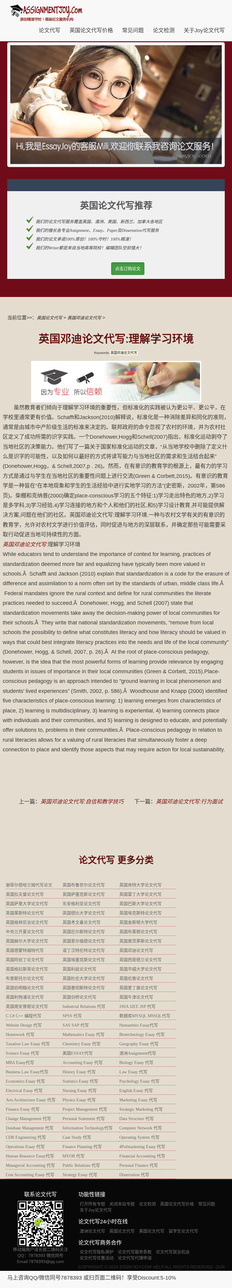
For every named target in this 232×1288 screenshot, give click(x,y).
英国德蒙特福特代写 (25, 950)
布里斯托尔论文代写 (25, 978)
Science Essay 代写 (22, 1053)
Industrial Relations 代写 (84, 1006)
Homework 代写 (20, 1034)
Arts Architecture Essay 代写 (31, 1100)
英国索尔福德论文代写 (84, 941)
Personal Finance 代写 (138, 1165)
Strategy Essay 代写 (80, 1175)
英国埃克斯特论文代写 (140, 913)
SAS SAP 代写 (76, 1025)
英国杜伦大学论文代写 (84, 978)
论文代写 (49, 30)
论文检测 (164, 30)
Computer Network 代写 (140, 1128)
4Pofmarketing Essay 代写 (142, 1146)
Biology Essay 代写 (136, 1062)
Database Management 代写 (29, 1128)
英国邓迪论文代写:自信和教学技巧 (82, 802)
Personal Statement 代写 (84, 1118)
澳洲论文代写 (92, 1231)
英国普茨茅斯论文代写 (140, 941)
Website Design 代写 (24, 1025)
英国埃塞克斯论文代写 (84, 960)
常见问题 (133, 30)
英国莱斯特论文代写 (25, 913)
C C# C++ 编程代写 (23, 1016)
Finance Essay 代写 (23, 1109)
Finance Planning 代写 (82, 1146)
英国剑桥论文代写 (79, 997)
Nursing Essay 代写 (80, 1090)
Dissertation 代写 (134, 1175)
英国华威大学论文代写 (140, 969)
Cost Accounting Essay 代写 (30, 1175)
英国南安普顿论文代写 (27, 1006)
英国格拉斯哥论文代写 (27, 969)
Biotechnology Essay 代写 (142, 1034)
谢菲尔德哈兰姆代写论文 (29, 885)
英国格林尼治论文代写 (27, 922)
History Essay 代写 (79, 1072)
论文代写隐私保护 (97, 1251)
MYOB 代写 (74, 1156)
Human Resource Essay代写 (30, 1156)
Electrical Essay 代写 (24, 1090)
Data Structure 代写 (136, 1118)
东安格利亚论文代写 (82, 903)
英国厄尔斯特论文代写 (84, 932)
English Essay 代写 (136, 1090)
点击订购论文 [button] (127, 268)
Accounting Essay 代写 (83, 1062)
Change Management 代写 (28, 1118)
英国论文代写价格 (91, 30)
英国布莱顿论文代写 (138, 932)
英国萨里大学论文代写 (27, 903)
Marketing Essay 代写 (138, 1100)
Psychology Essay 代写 (139, 1081)
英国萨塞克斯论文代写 (84, 894)
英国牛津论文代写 (136, 997)
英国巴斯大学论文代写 (140, 903)
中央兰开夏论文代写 (25, 932)
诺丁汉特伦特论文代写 (84, 950)
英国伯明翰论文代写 (25, 988)
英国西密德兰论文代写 (140, 960)
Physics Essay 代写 (79, 1100)
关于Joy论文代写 (204, 30)
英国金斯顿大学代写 (138, 922)
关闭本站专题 (122, 1203)
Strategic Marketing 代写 (141, 1109)
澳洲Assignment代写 (137, 1053)
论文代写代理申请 (135, 1257)
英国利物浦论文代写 (25, 997)
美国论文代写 (151, 1231)
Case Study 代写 (77, 1137)
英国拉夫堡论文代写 (25, 894)
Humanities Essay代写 (138, 1025)
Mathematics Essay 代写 (84, 1034)
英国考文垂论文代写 (82, 922)
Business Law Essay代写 (27, 1072)
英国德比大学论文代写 (84, 913)
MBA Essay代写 (20, 1062)
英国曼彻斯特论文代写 (84, 988)
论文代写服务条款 (135, 1251)
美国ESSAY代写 (78, 1053)
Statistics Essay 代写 (80, 1081)
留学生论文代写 (183, 1231)
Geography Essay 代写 (139, 1044)
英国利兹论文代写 (79, 969)
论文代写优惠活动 (97, 1257)
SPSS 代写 (72, 1016)
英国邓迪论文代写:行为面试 (189, 802)
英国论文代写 (49, 317)
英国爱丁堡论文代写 (138, 988)
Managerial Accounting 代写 (30, 1165)
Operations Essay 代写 (25, 1146)
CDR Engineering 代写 (26, 1137)
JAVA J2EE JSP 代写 (137, 1006)
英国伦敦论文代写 (136, 978)
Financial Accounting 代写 (142, 1156)
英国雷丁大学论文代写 (140, 894)
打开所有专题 (92, 1203)
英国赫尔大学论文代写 (27, 941)
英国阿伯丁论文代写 (25, 960)
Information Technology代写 (88, 1128)
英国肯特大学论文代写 (140, 885)
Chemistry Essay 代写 (82, 1044)
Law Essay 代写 (133, 1072)
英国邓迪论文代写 (84, 317)
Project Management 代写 (85, 1109)
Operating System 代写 (139, 1137)
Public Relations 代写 (81, 1165)
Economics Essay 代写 (25, 1081)
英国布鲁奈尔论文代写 (84, 885)
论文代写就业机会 (173, 1251)
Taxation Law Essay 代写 (28, 1044)
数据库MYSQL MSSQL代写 (144, 1016)
